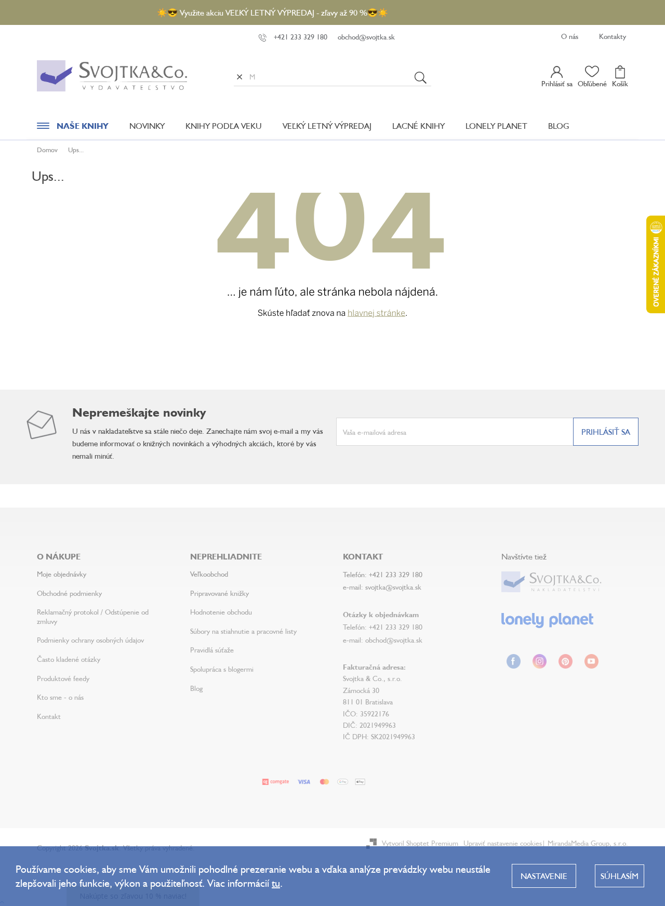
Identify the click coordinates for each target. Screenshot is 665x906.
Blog (196, 688)
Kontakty (612, 36)
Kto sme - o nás (60, 696)
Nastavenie (544, 876)
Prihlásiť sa (605, 432)
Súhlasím (620, 876)
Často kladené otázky (68, 659)
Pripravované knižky (219, 593)
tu (276, 882)
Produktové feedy (63, 678)
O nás (569, 36)
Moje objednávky (61, 573)
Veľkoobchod (209, 573)
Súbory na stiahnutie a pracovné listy (243, 631)
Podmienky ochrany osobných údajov (90, 639)
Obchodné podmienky (69, 593)
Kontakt (49, 716)
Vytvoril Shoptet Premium (420, 842)
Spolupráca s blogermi (222, 668)
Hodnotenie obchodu (221, 611)
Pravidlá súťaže (212, 649)
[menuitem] (72, 128)
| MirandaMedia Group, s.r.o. (585, 842)
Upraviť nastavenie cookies (502, 842)
